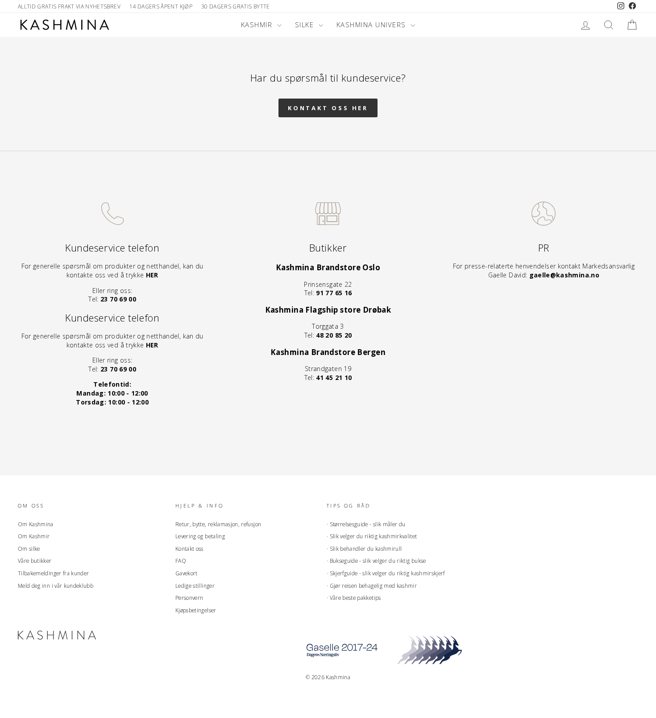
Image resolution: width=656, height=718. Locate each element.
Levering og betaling (200, 536)
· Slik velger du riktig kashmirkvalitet (372, 536)
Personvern (189, 597)
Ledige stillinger (195, 585)
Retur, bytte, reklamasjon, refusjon (218, 524)
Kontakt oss (189, 548)
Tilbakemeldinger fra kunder (53, 573)
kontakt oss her (328, 108)
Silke (305, 24)
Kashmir (258, 24)
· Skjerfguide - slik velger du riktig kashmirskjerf (386, 573)
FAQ (180, 560)
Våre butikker (35, 560)
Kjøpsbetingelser (195, 610)
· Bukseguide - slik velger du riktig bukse (376, 560)
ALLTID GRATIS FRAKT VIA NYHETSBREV (69, 6)
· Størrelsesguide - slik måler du (366, 524)
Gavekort (186, 573)
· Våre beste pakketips (354, 597)
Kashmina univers (372, 24)
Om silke (29, 548)
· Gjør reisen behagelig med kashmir (372, 585)
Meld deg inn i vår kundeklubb (55, 585)
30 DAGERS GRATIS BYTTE (235, 6)
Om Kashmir (34, 536)
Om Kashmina (36, 524)
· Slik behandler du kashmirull (364, 548)
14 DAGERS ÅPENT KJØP (160, 6)
